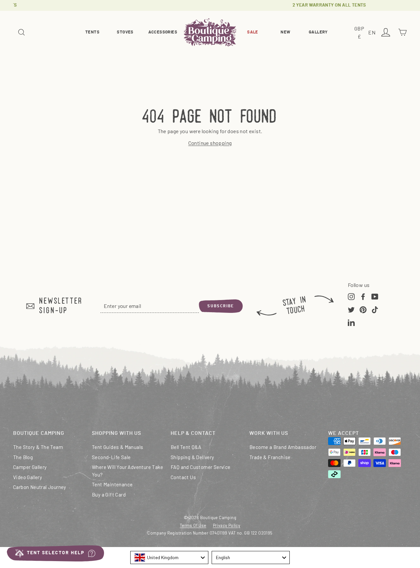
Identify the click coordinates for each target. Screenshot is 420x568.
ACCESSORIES (162, 32)
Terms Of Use (193, 525)
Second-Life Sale (111, 457)
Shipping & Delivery (192, 457)
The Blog (23, 457)
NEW (285, 32)
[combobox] (169, 557)
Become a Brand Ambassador (282, 447)
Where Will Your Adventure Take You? (127, 470)
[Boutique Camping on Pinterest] (363, 309)
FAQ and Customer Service (201, 467)
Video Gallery (27, 477)
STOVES (125, 32)
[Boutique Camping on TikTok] (374, 309)
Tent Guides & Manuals (117, 447)
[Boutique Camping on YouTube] (374, 296)
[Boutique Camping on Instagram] (351, 296)
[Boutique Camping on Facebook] (363, 296)
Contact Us (183, 477)
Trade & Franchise (270, 457)
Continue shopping (210, 143)
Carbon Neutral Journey (39, 487)
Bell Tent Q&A (186, 447)
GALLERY (318, 32)
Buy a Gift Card (109, 494)
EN (372, 33)
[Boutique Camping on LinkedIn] (351, 322)
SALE (252, 32)
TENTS (92, 32)
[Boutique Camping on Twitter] (351, 309)
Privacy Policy (227, 525)
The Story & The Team (38, 447)
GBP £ (360, 33)
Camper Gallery (30, 467)
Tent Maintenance (112, 484)
